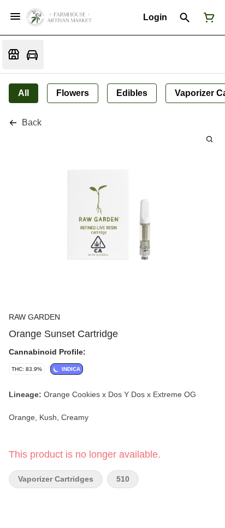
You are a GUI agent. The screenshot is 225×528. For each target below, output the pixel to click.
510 (122, 479)
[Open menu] (15, 16)
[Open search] (185, 17)
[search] (209, 139)
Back (32, 122)
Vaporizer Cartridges (55, 479)
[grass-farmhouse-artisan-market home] (59, 17)
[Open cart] (207, 17)
